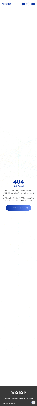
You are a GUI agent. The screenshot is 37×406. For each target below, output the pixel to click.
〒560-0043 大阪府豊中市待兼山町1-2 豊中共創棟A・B (18, 399)
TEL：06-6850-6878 (8, 404)
